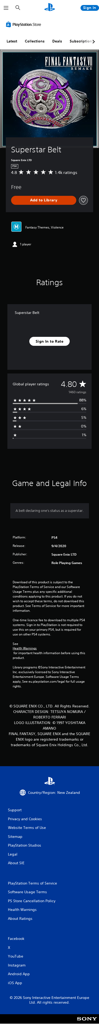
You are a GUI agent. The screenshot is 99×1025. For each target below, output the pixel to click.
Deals (57, 41)
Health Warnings (25, 648)
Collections (35, 41)
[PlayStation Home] (49, 8)
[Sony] (87, 1022)
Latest (12, 41)
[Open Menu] (6, 8)
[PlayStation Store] (24, 24)
